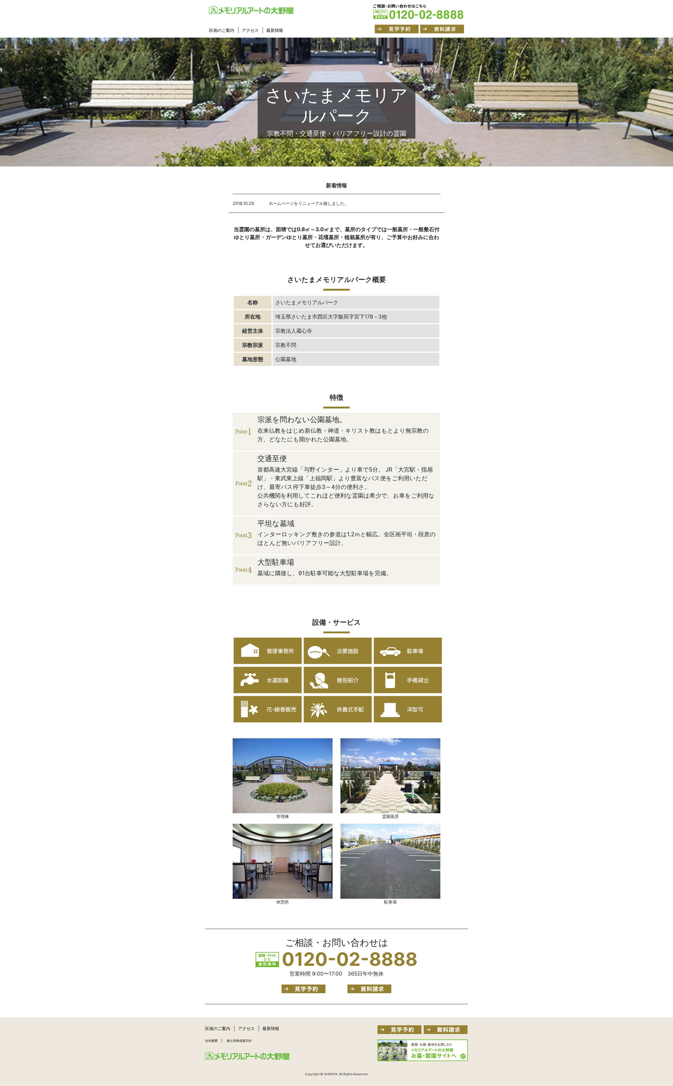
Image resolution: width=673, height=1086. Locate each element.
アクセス (250, 30)
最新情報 (274, 30)
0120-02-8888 (349, 959)
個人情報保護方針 (239, 1041)
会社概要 (211, 1041)
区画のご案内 (221, 30)
